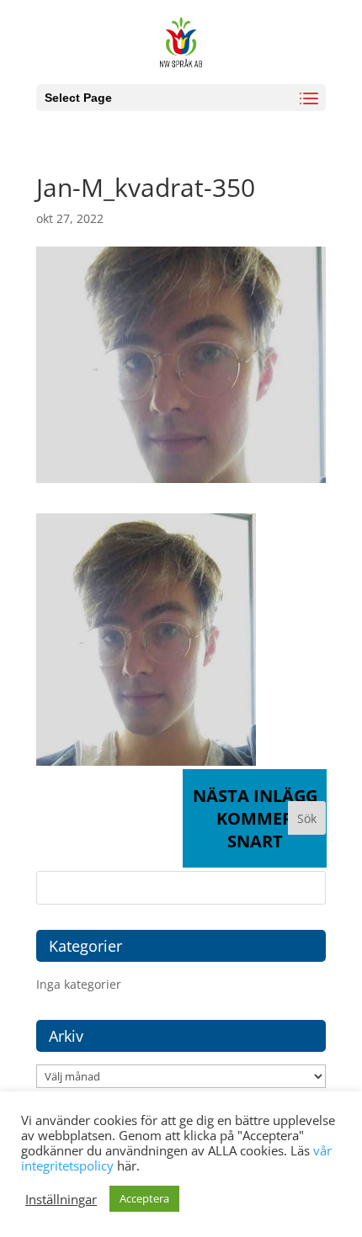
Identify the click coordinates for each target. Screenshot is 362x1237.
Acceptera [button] (144, 1198)
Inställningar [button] (61, 1199)
